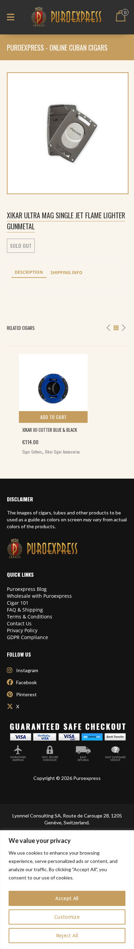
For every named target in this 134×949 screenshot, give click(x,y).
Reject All (67, 935)
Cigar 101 (18, 602)
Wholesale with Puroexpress (39, 596)
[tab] (29, 272)
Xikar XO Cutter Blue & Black (49, 429)
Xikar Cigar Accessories (62, 452)
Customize (67, 917)
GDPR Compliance (27, 637)
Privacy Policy (22, 630)
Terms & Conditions (29, 616)
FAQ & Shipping (25, 609)
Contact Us (19, 623)
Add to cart (53, 416)
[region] (67, 889)
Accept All (67, 898)
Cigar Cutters (32, 452)
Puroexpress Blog (27, 589)
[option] (67, 402)
